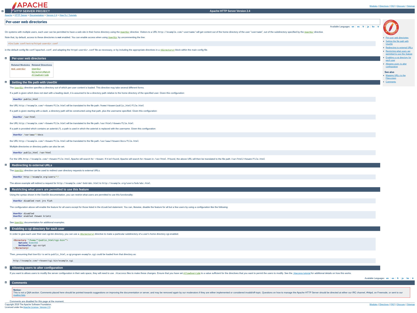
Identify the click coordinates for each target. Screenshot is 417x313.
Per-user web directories (397, 37)
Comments (391, 82)
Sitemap (411, 6)
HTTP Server (21, 15)
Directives (384, 6)
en (353, 26)
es (358, 26)
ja (368, 26)
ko (373, 26)
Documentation (37, 15)
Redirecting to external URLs (399, 47)
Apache (8, 15)
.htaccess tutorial (301, 273)
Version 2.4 (51, 15)
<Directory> (167, 50)
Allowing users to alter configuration (396, 65)
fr (363, 26)
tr (378, 26)
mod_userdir (18, 69)
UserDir (124, 32)
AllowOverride (40, 75)
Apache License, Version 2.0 (36, 307)
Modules (374, 6)
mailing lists (19, 295)
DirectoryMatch (41, 72)
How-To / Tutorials (68, 15)
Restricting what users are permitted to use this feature (399, 52)
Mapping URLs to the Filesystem (396, 76)
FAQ (393, 6)
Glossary (401, 6)
